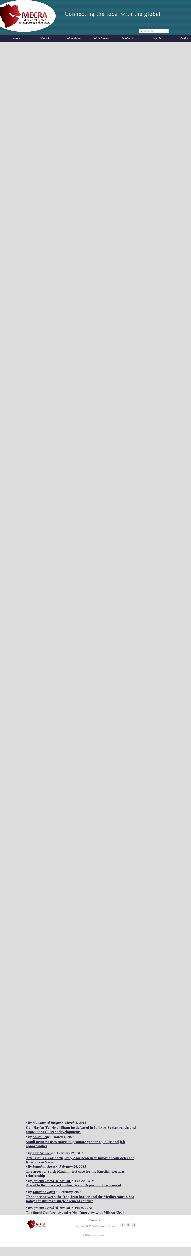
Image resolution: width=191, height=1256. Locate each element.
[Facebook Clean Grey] (122, 1225)
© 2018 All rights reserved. (93, 1235)
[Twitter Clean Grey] (128, 1225)
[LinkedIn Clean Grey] (133, 1225)
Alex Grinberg (42, 1153)
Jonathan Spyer (44, 1166)
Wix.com (111, 1226)
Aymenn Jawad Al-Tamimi (51, 1181)
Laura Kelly (41, 1137)
